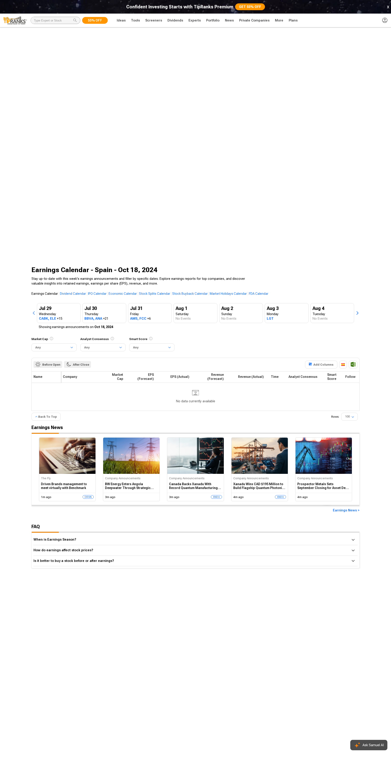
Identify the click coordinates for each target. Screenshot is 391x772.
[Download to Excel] (353, 365)
